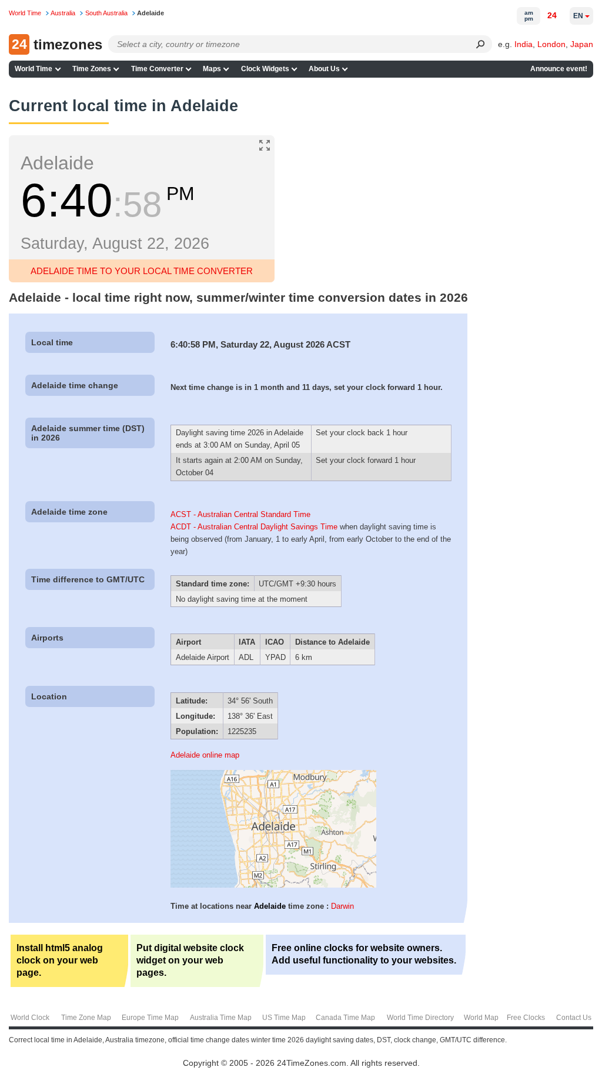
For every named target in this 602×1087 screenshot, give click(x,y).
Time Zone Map (86, 1017)
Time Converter (157, 69)
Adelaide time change (74, 385)
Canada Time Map (345, 1017)
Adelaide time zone (69, 511)
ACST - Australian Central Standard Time (240, 514)
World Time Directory (420, 1017)
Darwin (342, 906)
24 (552, 15)
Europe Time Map (150, 1017)
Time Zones (91, 69)
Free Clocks (526, 1017)
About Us (324, 69)
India (523, 44)
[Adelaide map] (273, 885)
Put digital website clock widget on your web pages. (190, 960)
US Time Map (284, 1017)
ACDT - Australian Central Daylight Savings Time (253, 526)
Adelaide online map (204, 755)
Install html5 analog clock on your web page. (59, 960)
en (578, 16)
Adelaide (270, 906)
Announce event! (558, 69)
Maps (212, 69)
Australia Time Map (221, 1017)
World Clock (30, 1017)
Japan (581, 44)
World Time (33, 69)
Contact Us (573, 1017)
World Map (481, 1017)
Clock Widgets (265, 69)
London (551, 44)
